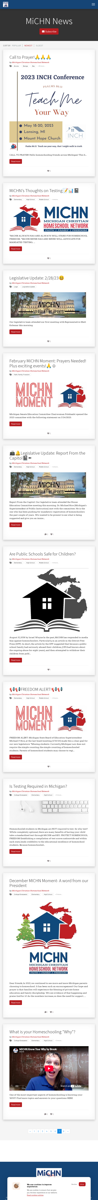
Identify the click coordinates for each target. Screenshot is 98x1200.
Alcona (16, 66)
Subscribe (50, 31)
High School (30, 199)
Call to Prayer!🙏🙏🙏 (30, 57)
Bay (33, 66)
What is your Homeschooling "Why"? (42, 1032)
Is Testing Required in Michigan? (38, 786)
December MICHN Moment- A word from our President (48, 883)
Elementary (18, 199)
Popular (16, 45)
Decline (74, 1184)
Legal (16, 287)
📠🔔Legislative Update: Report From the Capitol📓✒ (47, 455)
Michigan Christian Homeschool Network (30, 62)
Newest (28, 45)
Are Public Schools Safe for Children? (42, 554)
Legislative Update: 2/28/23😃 (36, 278)
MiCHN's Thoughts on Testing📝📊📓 (44, 190)
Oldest (39, 45)
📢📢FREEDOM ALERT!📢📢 (36, 689)
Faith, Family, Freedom (22, 374)
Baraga (25, 66)
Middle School (44, 199)
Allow (82, 1184)
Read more (15, 161)
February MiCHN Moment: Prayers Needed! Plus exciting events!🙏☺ (47, 363)
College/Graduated (20, 795)
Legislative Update (28, 287)
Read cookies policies (35, 1195)
